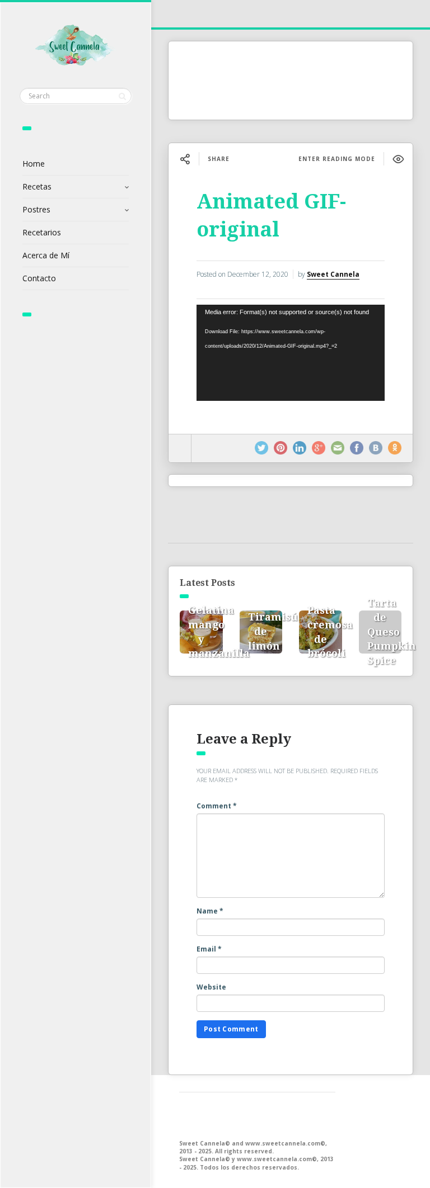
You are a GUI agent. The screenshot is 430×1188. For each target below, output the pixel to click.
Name (210, 911)
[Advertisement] (290, 80)
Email (209, 949)
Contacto (39, 278)
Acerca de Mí (45, 255)
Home (33, 163)
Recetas (37, 186)
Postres (36, 209)
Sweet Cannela (333, 274)
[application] (291, 353)
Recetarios (41, 232)
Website (211, 987)
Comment (217, 806)
